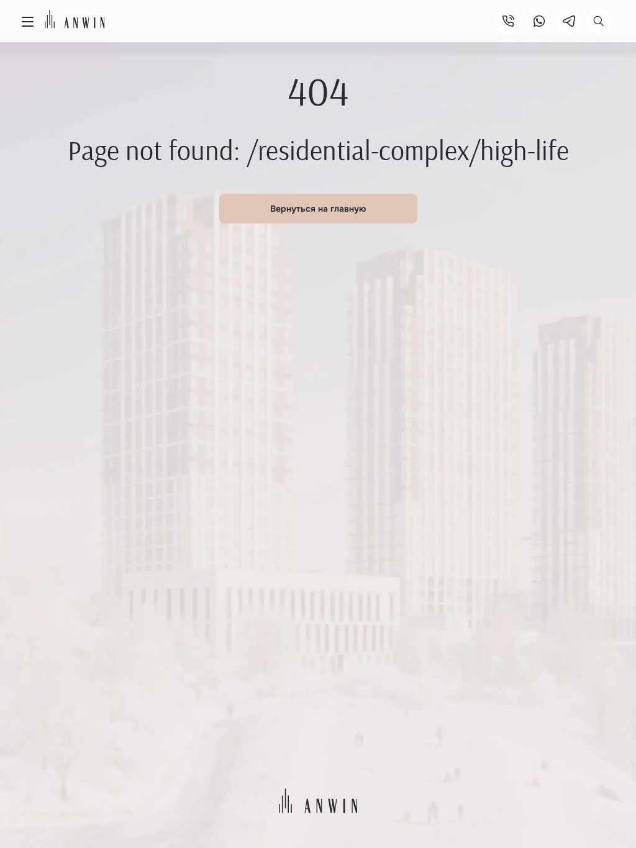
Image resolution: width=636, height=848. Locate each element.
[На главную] (75, 19)
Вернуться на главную (318, 208)
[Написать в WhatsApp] (539, 21)
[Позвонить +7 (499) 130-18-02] (508, 21)
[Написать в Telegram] (568, 21)
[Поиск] (598, 21)
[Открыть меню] (27, 21)
